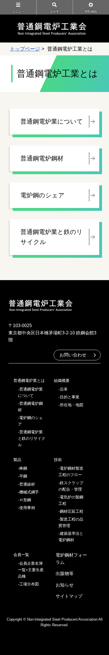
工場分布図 (29, 584)
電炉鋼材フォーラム (71, 559)
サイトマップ (69, 596)
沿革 (64, 389)
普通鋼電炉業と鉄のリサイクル (51, 236)
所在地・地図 (71, 405)
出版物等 (65, 573)
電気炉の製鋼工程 (70, 500)
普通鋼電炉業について (51, 121)
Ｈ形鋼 (25, 500)
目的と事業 (69, 397)
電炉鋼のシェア (42, 195)
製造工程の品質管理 (70, 522)
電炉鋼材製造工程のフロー (70, 471)
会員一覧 (21, 554)
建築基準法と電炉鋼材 (70, 536)
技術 (58, 459)
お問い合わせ (73, 355)
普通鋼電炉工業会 (52, 28)
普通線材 (27, 484)
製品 (17, 459)
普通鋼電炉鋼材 (41, 158)
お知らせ (65, 585)
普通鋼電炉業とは (29, 380)
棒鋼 (23, 468)
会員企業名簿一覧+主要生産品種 (31, 569)
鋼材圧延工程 (71, 511)
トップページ (25, 49)
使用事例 (27, 507)
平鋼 (23, 476)
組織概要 (62, 380)
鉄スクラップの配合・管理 (70, 486)
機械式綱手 (29, 492)
